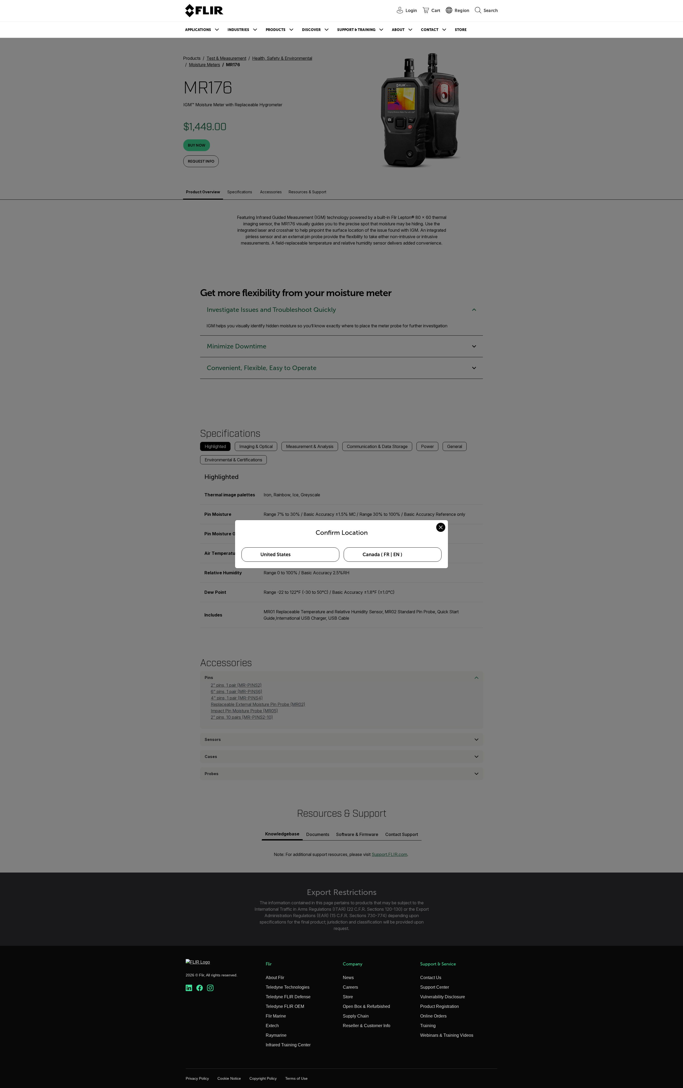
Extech (272, 1025)
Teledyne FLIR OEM (285, 1006)
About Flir (275, 977)
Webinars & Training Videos (446, 1035)
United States (275, 554)
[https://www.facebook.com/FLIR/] (199, 988)
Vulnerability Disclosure (442, 997)
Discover (311, 30)
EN (396, 554)
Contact (429, 30)
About (398, 30)
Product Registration (439, 1006)
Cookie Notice (229, 1078)
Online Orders (433, 1016)
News (348, 977)
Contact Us (430, 977)
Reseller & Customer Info (366, 1025)
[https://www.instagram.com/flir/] (210, 988)
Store (461, 30)
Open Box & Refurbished (366, 1006)
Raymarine (276, 1035)
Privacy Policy (197, 1078)
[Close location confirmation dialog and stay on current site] (440, 527)
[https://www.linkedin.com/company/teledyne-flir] (189, 988)
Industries (238, 30)
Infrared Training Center (288, 1045)
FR (387, 554)
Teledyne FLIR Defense (288, 997)
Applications (198, 30)
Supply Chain (356, 1016)
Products (275, 30)
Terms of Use (296, 1078)
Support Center (434, 987)
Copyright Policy (263, 1078)
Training (428, 1025)
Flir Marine (276, 1016)
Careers (350, 987)
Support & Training (356, 30)
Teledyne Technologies (287, 987)
